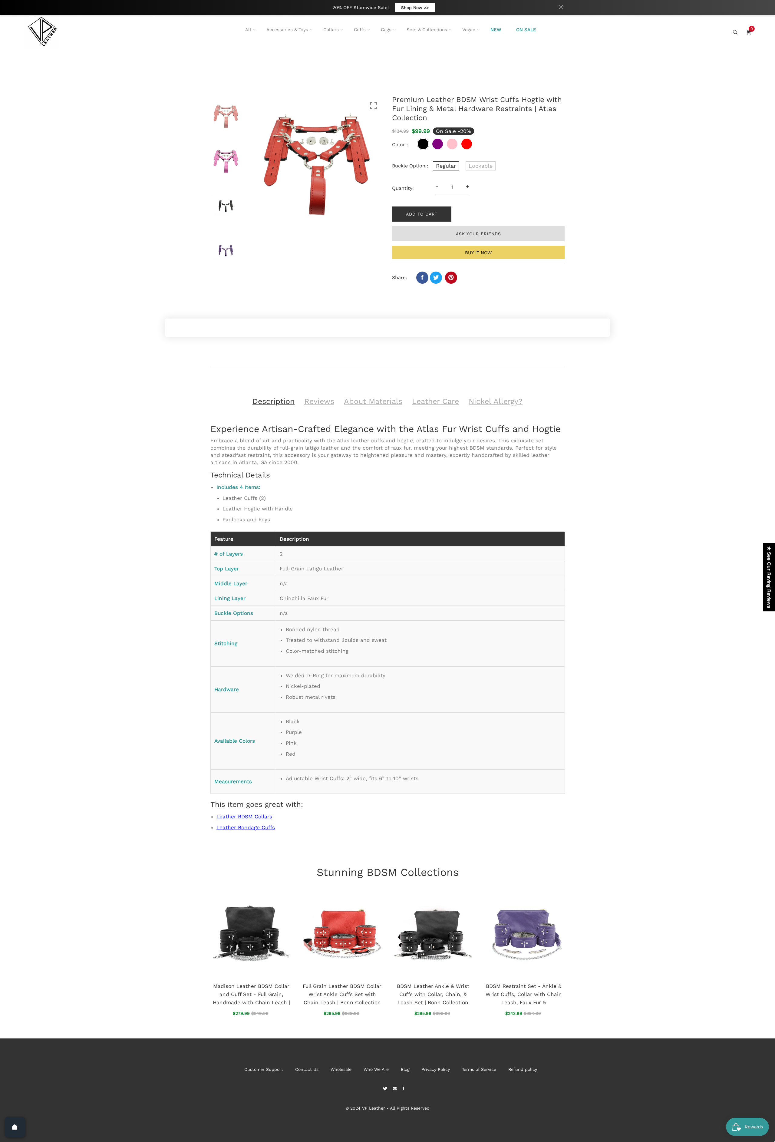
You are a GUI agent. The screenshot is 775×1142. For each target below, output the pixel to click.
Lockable (481, 166)
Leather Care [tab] (435, 401)
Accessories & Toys (287, 29)
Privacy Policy (435, 1069)
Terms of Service (479, 1069)
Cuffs (360, 29)
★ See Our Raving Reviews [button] (769, 577)
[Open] (15, 1127)
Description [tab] (273, 401)
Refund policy (522, 1069)
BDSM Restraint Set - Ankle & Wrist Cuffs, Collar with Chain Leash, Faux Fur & (524, 994)
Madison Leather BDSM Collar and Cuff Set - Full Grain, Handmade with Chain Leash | (251, 994)
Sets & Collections (427, 29)
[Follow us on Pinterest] (451, 278)
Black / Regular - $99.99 (359, 1067)
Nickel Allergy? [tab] (496, 401)
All (248, 29)
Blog (405, 1069)
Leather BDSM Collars (244, 817)
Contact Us (306, 1069)
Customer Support (263, 1069)
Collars (331, 29)
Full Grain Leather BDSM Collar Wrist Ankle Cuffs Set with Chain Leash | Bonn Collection (342, 994)
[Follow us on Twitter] (436, 278)
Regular (446, 166)
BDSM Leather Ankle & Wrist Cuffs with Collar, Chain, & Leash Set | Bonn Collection (433, 994)
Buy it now (478, 253)
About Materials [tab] (373, 401)
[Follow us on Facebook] (422, 278)
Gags (386, 29)
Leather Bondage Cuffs (245, 827)
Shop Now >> (415, 7)
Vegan (468, 29)
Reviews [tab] (319, 401)
